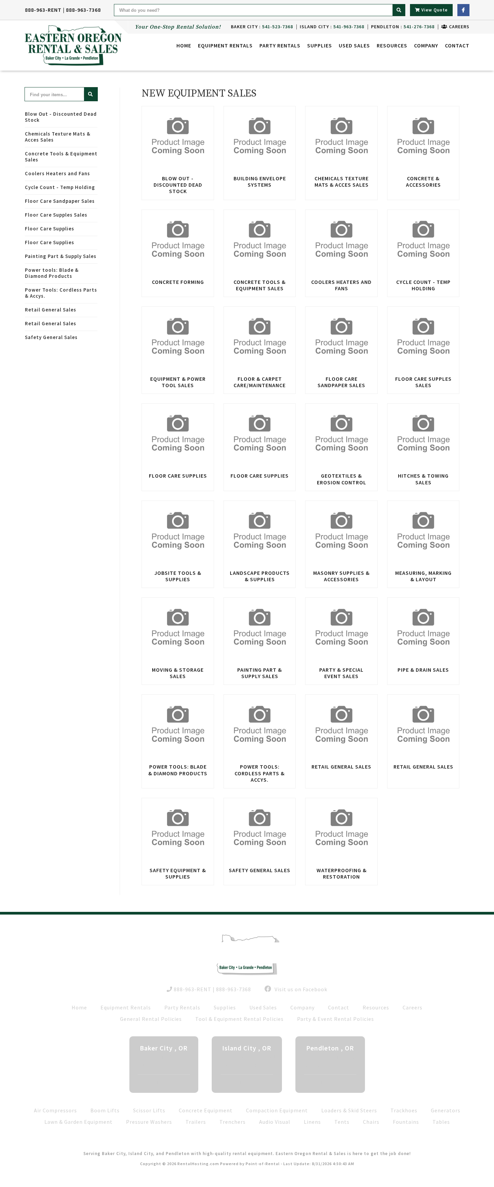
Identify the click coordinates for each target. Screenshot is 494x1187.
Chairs (371, 1121)
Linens (312, 1121)
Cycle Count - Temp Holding (60, 187)
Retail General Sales (50, 309)
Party (279, 45)
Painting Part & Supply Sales (60, 256)
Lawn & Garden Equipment (78, 1121)
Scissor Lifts (149, 1110)
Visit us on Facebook (300, 989)
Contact (457, 45)
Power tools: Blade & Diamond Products (52, 273)
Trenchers (232, 1121)
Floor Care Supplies (49, 228)
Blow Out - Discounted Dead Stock (61, 117)
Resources (392, 45)
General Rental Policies (151, 1018)
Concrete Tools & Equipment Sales (61, 156)
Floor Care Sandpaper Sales (60, 201)
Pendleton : (403, 27)
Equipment (225, 45)
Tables (441, 1121)
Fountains (406, 1121)
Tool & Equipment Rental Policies (239, 1018)
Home (183, 45)
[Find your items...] (90, 94)
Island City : (332, 27)
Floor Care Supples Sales (56, 215)
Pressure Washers (149, 1121)
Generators (445, 1110)
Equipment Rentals (125, 1007)
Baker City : (262, 27)
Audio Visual (274, 1121)
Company (426, 45)
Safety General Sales (51, 337)
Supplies (319, 45)
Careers (458, 27)
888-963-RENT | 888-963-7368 (63, 9)
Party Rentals (182, 1007)
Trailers (196, 1121)
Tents (341, 1121)
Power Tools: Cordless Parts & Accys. (61, 293)
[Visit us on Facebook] (463, 10)
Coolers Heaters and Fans (57, 173)
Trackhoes (403, 1110)
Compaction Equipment (277, 1110)
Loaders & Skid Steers (349, 1110)
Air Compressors (55, 1110)
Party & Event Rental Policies (335, 1018)
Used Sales (354, 45)
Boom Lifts (105, 1110)
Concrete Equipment (206, 1110)
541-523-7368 (167, 1082)
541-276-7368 (333, 1082)
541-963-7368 (250, 1082)
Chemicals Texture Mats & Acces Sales (57, 137)
